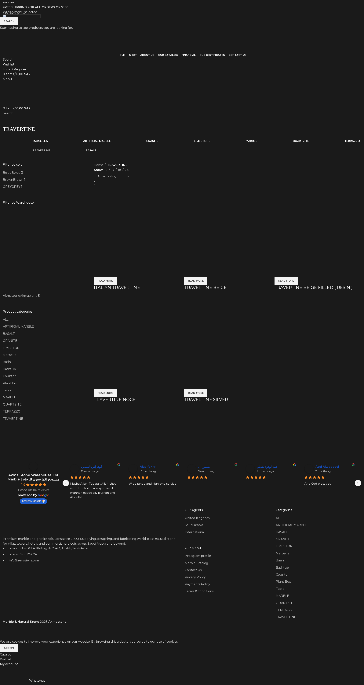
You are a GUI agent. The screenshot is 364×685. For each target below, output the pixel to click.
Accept (9, 647)
